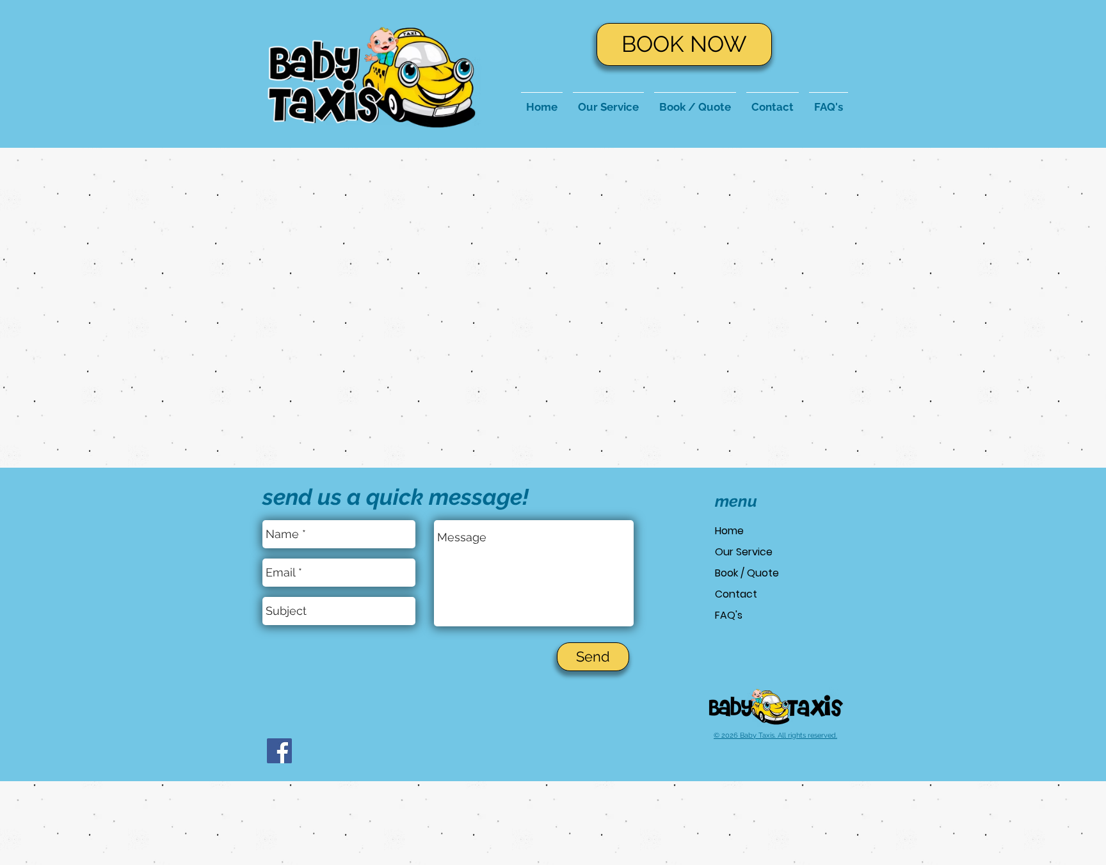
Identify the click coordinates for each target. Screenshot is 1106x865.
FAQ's (728, 615)
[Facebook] (279, 750)
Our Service (744, 551)
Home (729, 530)
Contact (736, 594)
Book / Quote (747, 573)
